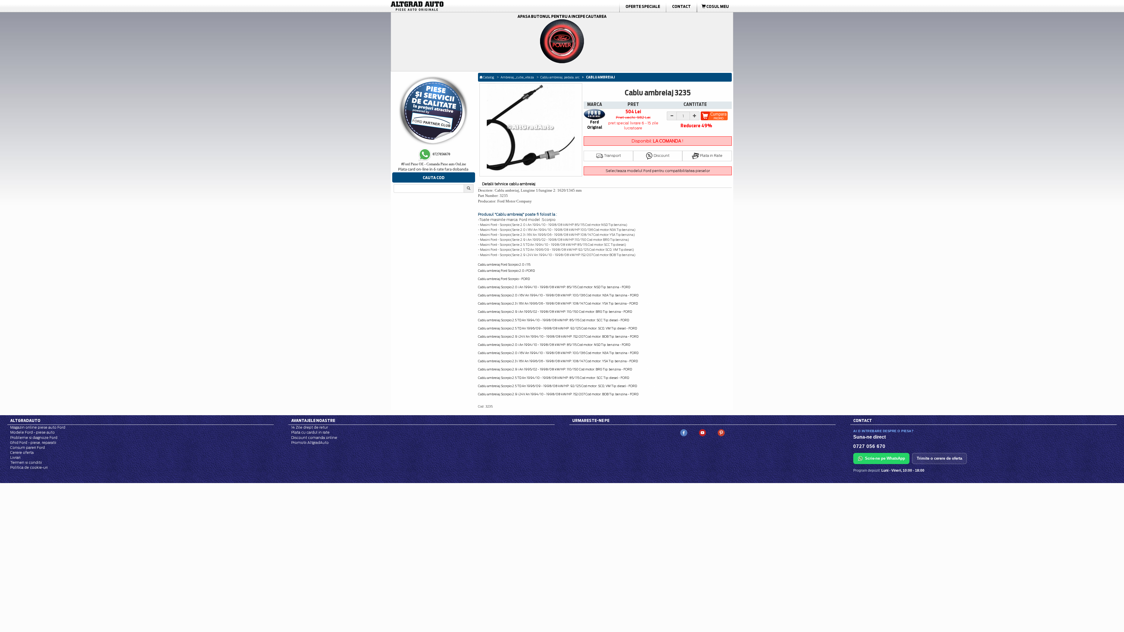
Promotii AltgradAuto (310, 442)
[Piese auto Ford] (445, 6)
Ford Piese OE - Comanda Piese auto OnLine (433, 164)
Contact (681, 6)
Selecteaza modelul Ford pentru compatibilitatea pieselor (658, 171)
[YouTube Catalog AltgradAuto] (702, 432)
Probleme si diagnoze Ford (33, 437)
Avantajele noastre (313, 420)
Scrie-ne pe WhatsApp (885, 458)
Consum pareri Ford (27, 447)
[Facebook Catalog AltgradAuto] (683, 432)
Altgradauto (25, 420)
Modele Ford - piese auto (32, 432)
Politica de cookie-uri (29, 467)
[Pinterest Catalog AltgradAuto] (721, 432)
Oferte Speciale (643, 6)
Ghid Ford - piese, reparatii (33, 442)
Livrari (15, 457)
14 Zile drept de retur (309, 427)
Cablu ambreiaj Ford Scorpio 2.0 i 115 (504, 264)
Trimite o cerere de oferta (939, 458)
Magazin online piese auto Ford (37, 427)
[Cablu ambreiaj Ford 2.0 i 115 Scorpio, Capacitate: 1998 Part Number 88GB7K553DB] (531, 127)
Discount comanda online (314, 437)
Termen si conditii (26, 462)
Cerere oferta (22, 452)
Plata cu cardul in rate (310, 432)
